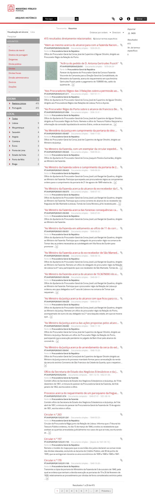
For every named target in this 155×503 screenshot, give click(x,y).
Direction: (116, 32)
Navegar (49, 18)
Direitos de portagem (18, 55)
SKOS (133, 33)
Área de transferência (113, 19)
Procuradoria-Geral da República (65, 51)
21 (97, 491)
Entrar (139, 18)
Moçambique (16, 127)
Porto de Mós (16, 159)
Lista (32, 32)
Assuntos (72, 28)
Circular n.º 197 (52, 439)
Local (11, 114)
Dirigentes (13, 59)
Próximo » (106, 491)
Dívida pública (15, 64)
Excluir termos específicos (106, 38)
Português (15, 108)
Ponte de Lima (17, 150)
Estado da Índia (17, 155)
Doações (12, 86)
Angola (13, 136)
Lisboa (13, 123)
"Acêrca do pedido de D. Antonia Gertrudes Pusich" (89, 63)
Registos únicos (17, 103)
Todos (15, 118)
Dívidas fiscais (15, 73)
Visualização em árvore (17, 32)
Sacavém (14, 132)
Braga (13, 164)
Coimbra (14, 141)
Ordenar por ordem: (99, 32)
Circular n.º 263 (52, 414)
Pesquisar (11, 36)
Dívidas (12, 68)
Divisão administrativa (19, 77)
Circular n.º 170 (52, 460)
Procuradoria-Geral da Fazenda (65, 378)
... (9, 45)
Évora (13, 145)
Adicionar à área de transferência (121, 45)
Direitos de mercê (16, 50)
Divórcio (12, 82)
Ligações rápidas (128, 19)
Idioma (121, 19)
